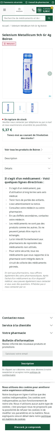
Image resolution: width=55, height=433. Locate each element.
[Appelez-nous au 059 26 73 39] (33, 10)
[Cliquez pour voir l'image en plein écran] (27, 74)
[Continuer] (50, 73)
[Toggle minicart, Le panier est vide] (39, 10)
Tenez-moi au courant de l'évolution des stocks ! (27, 137)
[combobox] (24, 18)
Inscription (27, 363)
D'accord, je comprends (27, 427)
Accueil (5, 25)
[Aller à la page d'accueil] (19, 10)
